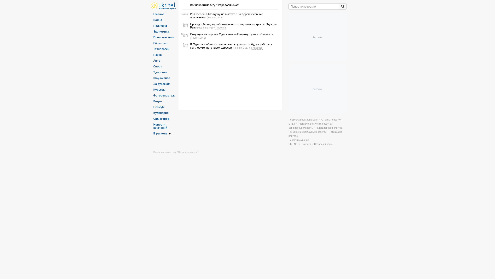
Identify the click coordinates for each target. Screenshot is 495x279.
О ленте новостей (331, 119)
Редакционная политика (329, 128)
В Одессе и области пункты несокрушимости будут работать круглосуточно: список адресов (231, 46)
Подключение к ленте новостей (315, 123)
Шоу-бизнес (161, 77)
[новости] (163, 5)
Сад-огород (161, 118)
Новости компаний (160, 126)
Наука (157, 54)
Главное (158, 14)
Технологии (161, 48)
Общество (160, 43)
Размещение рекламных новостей (307, 132)
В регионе (160, 133)
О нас (291, 123)
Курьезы (159, 89)
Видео (157, 101)
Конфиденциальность (300, 128)
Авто (156, 60)
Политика (160, 25)
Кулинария (161, 112)
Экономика (161, 31)
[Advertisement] (229, 80)
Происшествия (163, 37)
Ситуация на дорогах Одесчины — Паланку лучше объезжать (231, 34)
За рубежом (161, 83)
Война (157, 19)
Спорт (157, 66)
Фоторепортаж (164, 95)
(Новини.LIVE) (215, 17)
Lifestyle (159, 106)
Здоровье (160, 72)
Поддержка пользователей (303, 119)
